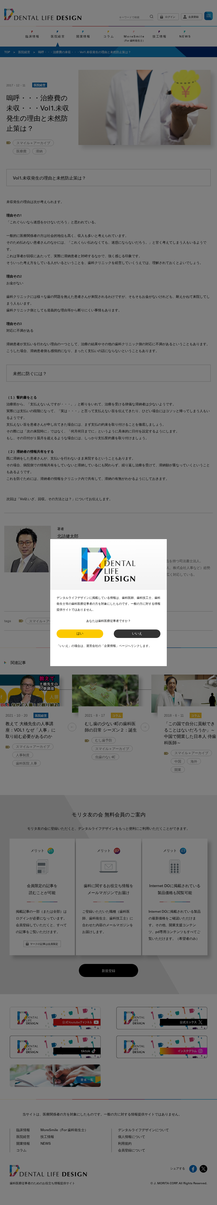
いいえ (137, 633)
